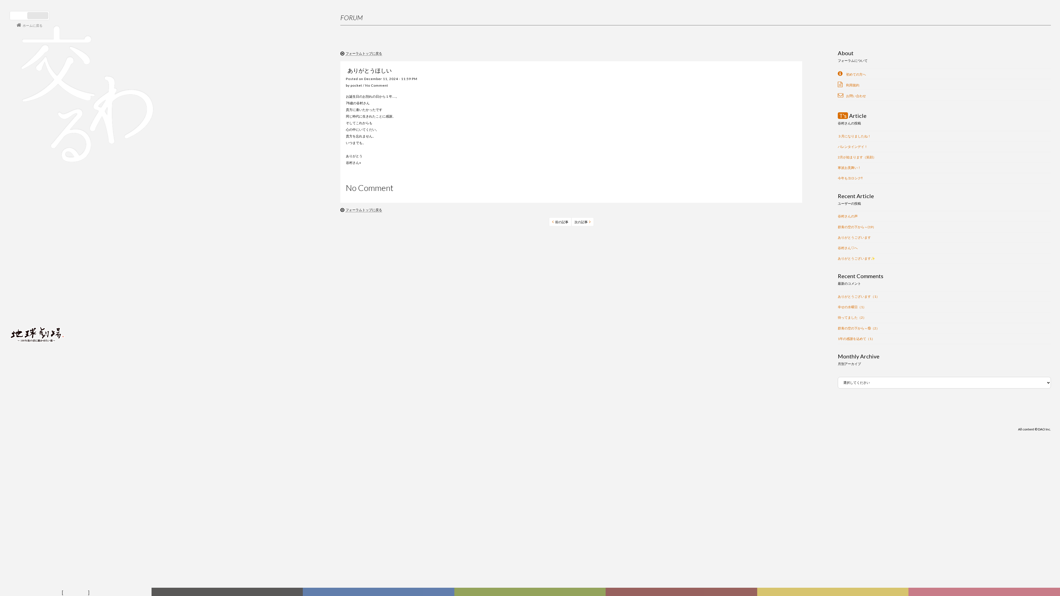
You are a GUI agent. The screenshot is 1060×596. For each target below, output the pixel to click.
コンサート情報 (26, 296)
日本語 (19, 15)
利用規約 (852, 85)
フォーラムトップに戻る (364, 53)
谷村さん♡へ (848, 248)
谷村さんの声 (848, 216)
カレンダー (682, 592)
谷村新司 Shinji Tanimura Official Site (37, 264)
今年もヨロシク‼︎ (850, 178)
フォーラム (76, 592)
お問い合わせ (856, 96)
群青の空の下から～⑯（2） (858, 328)
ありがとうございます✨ (856, 258)
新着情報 (228, 592)
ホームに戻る (33, 25)
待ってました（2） (852, 317)
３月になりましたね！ (854, 136)
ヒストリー (531, 592)
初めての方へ (856, 74)
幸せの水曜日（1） (852, 307)
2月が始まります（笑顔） (857, 157)
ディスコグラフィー (378, 592)
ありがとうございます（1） (858, 296)
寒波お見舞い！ (849, 168)
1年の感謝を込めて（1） (856, 339)
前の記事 (561, 222)
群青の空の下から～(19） (857, 227)
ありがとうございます (854, 237)
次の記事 (581, 222)
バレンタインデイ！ (853, 147)
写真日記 (834, 592)
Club (985, 592)
